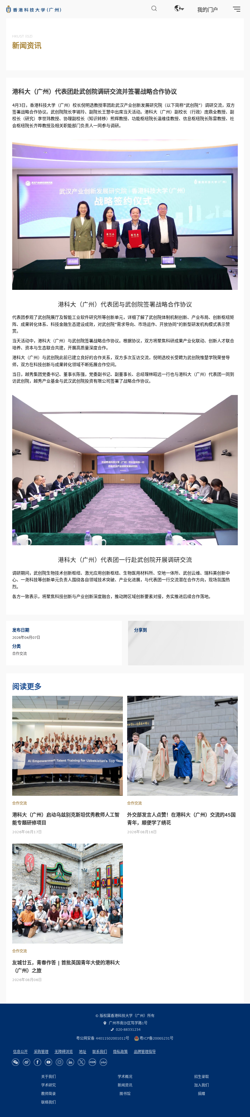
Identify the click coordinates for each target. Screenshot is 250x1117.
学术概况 (125, 1076)
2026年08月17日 (27, 831)
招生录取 (201, 1076)
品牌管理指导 (145, 1051)
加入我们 (201, 1085)
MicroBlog (26, 1062)
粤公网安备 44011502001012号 (102, 1038)
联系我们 (99, 1051)
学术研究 (48, 1085)
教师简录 (48, 1093)
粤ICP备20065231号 (156, 1038)
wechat (15, 1062)
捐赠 (201, 1093)
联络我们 (48, 1102)
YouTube (48, 1062)
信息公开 (20, 1051)
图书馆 (125, 1093)
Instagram (59, 1062)
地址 (82, 1051)
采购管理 (41, 1051)
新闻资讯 (125, 1085)
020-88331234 (128, 1029)
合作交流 (19, 803)
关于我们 (48, 1076)
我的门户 (207, 9)
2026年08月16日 (142, 831)
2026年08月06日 (27, 979)
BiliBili (103, 1062)
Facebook (37, 1062)
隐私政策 (120, 1051)
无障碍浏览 (64, 1051)
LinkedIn (70, 1062)
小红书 (92, 1062)
